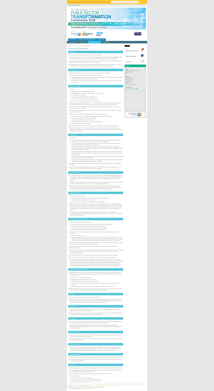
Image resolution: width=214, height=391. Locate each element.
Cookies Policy (82, 42)
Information (72, 39)
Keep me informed (131, 56)
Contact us (129, 61)
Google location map (130, 84)
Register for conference (132, 51)
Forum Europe (77, 385)
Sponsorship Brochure (131, 88)
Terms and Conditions (94, 42)
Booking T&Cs (106, 42)
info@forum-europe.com (94, 381)
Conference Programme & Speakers (87, 39)
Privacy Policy (73, 42)
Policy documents (77, 45)
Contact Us (101, 39)
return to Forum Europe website (74, 5)
